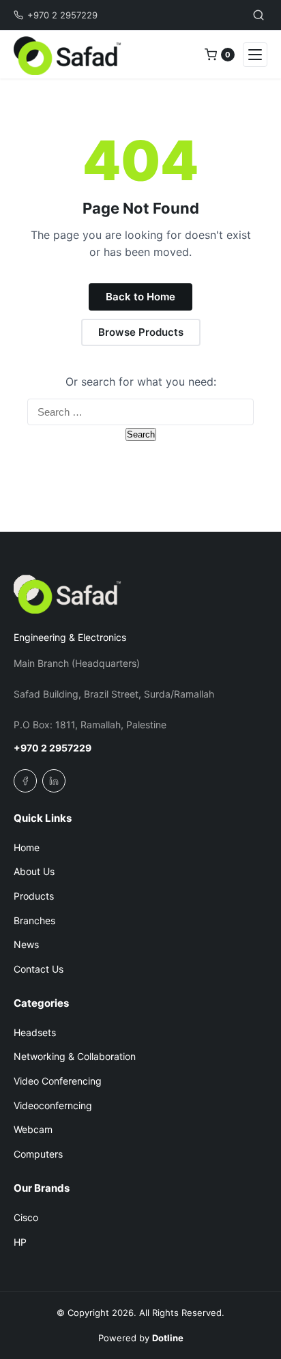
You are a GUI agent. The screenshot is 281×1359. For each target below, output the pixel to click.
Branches (34, 920)
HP (20, 1242)
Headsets (35, 1032)
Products (34, 896)
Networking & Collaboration (75, 1056)
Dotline (167, 1337)
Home (27, 847)
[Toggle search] (258, 15)
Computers (38, 1154)
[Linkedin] (53, 780)
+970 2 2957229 (62, 15)
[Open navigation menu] (255, 54)
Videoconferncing (53, 1105)
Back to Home (140, 296)
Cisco (26, 1217)
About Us (34, 871)
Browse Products (140, 332)
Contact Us (38, 969)
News (26, 944)
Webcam (33, 1129)
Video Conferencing (58, 1081)
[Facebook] (25, 780)
